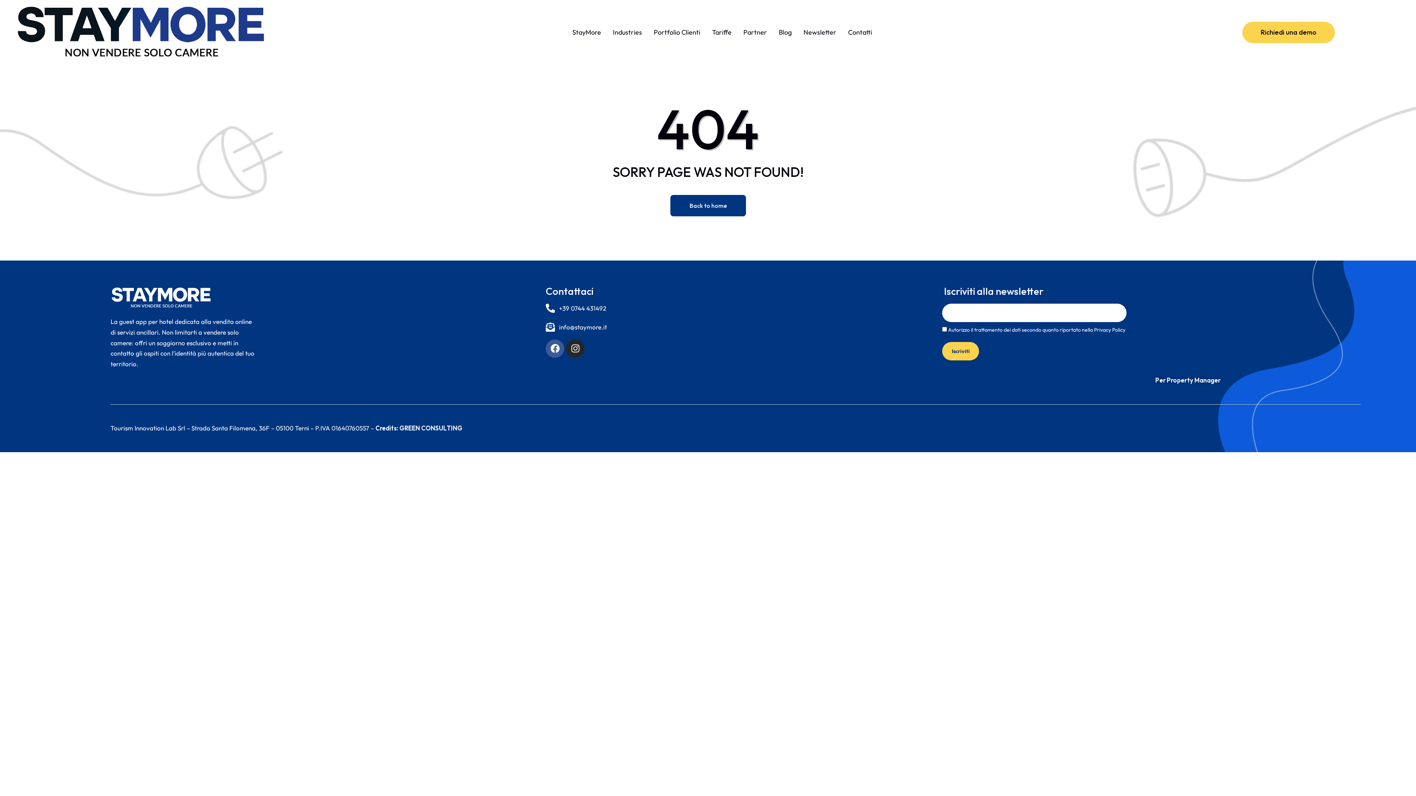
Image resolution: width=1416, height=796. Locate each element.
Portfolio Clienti (677, 32)
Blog (785, 32)
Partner (755, 32)
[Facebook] (555, 348)
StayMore (586, 32)
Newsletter (820, 32)
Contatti (860, 32)
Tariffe (722, 32)
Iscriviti (961, 351)
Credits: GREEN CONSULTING (418, 428)
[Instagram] (575, 348)
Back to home (708, 205)
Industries (627, 32)
